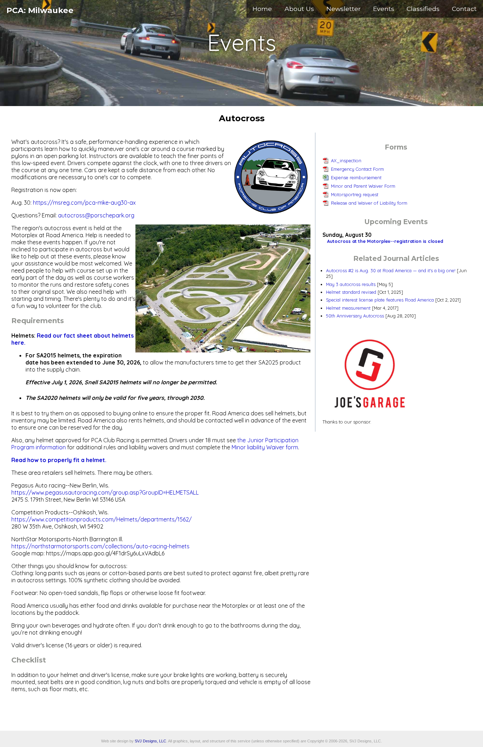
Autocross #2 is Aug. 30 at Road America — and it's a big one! (390, 270)
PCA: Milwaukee (40, 10)
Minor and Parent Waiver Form (363, 186)
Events (383, 8)
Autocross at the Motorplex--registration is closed (385, 241)
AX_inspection (346, 160)
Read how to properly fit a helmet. (58, 459)
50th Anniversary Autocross (355, 316)
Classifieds (423, 8)
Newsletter (343, 8)
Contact (464, 8)
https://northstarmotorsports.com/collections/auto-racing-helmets (100, 546)
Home (262, 8)
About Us (299, 8)
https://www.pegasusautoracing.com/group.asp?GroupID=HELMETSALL (105, 492)
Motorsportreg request (354, 194)
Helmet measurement (348, 308)
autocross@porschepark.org (96, 215)
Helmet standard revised (351, 292)
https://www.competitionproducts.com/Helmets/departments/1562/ (101, 519)
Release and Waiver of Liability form (369, 203)
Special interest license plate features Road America (380, 300)
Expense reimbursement (356, 177)
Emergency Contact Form (357, 169)
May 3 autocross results (351, 284)
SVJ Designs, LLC (150, 741)
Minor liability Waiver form (265, 447)
